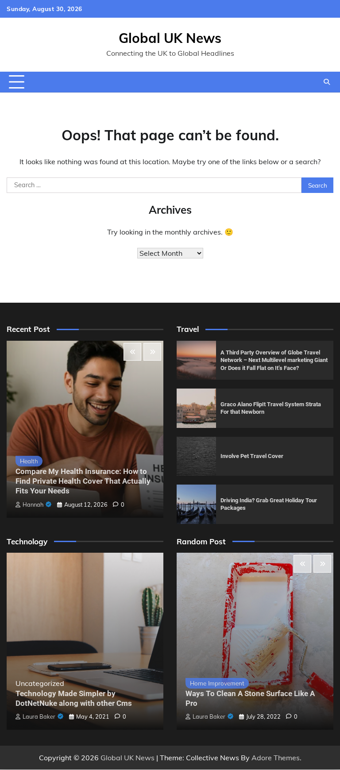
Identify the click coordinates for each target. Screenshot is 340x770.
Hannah (33, 504)
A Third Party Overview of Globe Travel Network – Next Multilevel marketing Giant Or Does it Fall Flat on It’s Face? (274, 360)
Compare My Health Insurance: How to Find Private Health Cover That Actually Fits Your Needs (83, 481)
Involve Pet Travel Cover (251, 456)
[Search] (326, 82)
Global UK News (170, 38)
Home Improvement (217, 683)
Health (29, 461)
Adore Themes (275, 757)
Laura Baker (39, 716)
